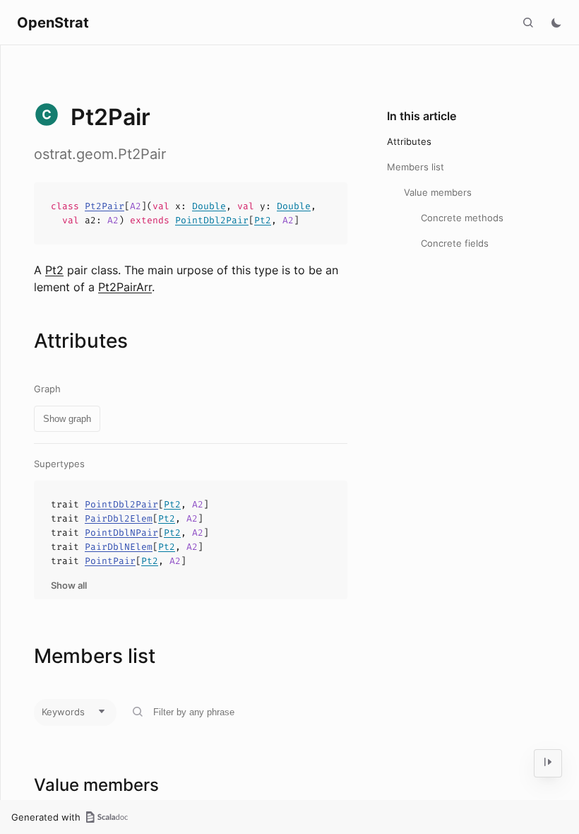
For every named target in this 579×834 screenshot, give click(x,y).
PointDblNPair (121, 533)
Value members (438, 192)
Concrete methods (462, 217)
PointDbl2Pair (212, 220)
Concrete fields (455, 243)
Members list (415, 166)
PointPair (110, 561)
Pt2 (262, 220)
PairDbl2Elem (119, 518)
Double (209, 206)
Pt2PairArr (125, 287)
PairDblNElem (119, 547)
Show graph (67, 418)
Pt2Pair (104, 206)
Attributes (409, 141)
